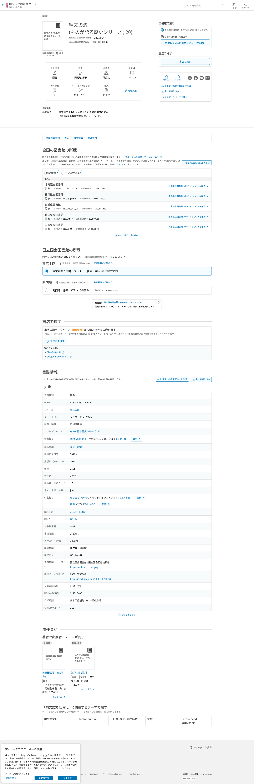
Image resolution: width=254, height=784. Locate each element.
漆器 (72, 503)
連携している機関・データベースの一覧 (143, 157)
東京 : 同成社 (77, 447)
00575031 (125, 498)
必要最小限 (44, 777)
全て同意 (67, 777)
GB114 (73, 519)
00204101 (121, 439)
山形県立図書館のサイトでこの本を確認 (186, 226)
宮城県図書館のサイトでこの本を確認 (188, 206)
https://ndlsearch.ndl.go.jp (84, 567)
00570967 (89, 503)
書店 (66, 138)
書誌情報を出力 (171, 91)
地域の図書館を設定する (196, 162)
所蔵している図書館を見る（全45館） (185, 43)
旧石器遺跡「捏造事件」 (52, 674)
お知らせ (94, 774)
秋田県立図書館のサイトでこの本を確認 (186, 216)
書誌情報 (78, 138)
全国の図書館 (53, 138)
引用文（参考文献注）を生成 (177, 86)
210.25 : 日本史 (78, 512)
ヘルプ (233, 7)
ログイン (246, 7)
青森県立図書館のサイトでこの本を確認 (186, 196)
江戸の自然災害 (79, 672)
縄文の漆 (75, 409)
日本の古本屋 (54, 352)
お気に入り (166, 80)
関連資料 (92, 138)
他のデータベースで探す (175, 97)
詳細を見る (131, 90)
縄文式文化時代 (78, 498)
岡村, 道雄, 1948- (79, 439)
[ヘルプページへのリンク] (57, 54)
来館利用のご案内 (102, 263)
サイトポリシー (133, 774)
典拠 (135, 438)
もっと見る (57, 696)
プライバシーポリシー (112, 774)
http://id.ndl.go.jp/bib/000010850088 (90, 579)
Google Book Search (58, 356)
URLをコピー (178, 80)
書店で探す (185, 61)
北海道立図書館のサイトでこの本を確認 (186, 186)
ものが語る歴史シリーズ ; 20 (85, 431)
